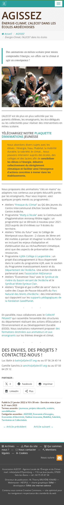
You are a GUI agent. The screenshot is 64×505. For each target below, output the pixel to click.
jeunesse (23, 408)
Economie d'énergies (43, 414)
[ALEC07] (4, 3)
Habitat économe (33, 417)
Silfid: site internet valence (38, 485)
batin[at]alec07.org (26, 360)
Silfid (51, 482)
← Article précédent (14, 426)
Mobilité (47, 417)
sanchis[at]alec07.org (35, 365)
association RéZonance (39, 273)
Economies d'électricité (13, 417)
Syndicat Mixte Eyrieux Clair (21, 283)
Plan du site (30, 446)
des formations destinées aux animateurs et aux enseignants (31, 332)
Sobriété (56, 417)
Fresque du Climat (25, 204)
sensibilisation (9, 411)
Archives (9, 446)
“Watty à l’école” (27, 215)
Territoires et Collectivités (14, 420)
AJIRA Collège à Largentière (34, 256)
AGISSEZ (20, 33)
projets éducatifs (37, 408)
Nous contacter (27, 449)
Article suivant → (43, 426)
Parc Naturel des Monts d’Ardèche (31, 292)
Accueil (8, 33)
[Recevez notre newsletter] (59, 458)
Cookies (23, 453)
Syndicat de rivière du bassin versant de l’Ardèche (31, 278)
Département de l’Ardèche (20, 270)
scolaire (50, 408)
